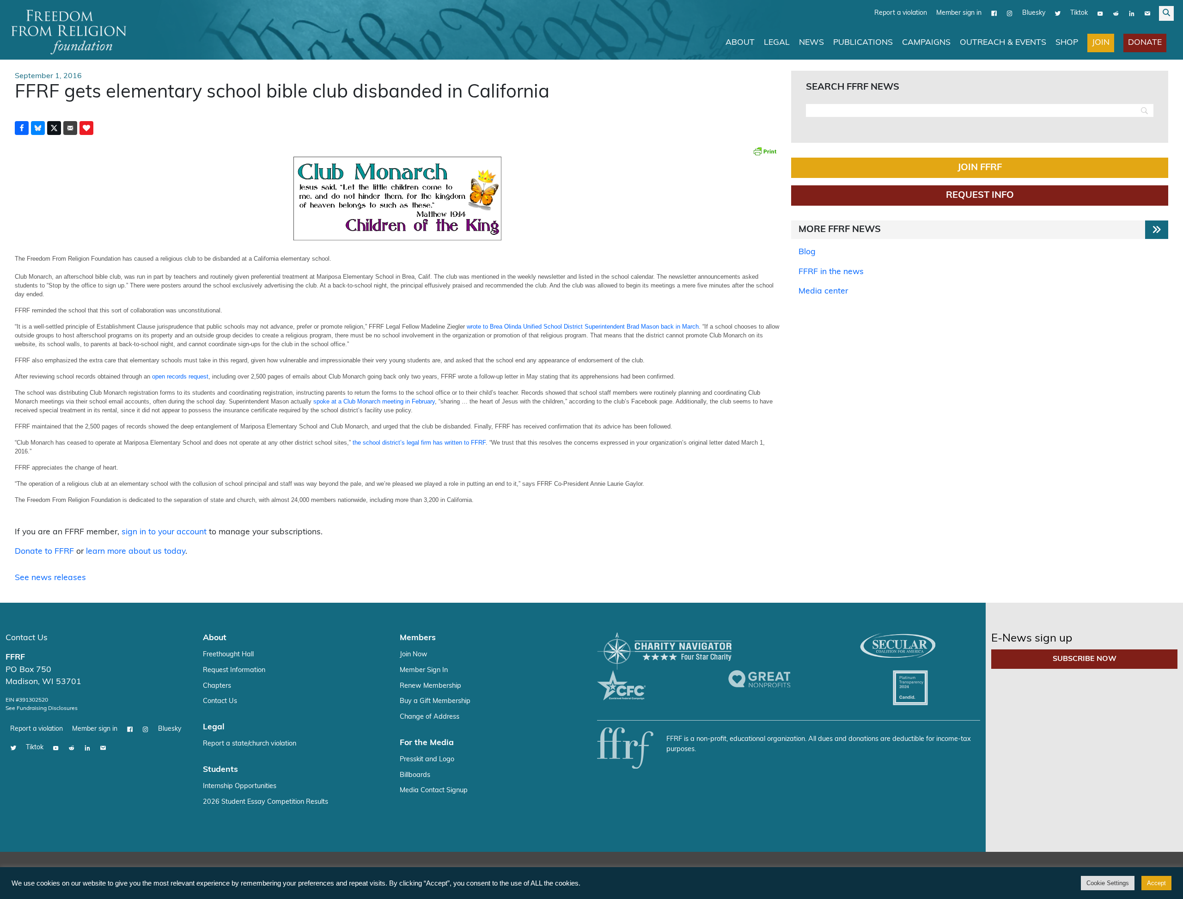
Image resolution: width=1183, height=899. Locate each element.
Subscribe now (1084, 659)
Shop (1066, 43)
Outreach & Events (1003, 43)
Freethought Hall (228, 654)
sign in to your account (164, 532)
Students (220, 770)
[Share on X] (54, 128)
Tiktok (1079, 13)
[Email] (1147, 13)
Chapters (217, 686)
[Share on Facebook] (22, 128)
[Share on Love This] (86, 128)
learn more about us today (135, 552)
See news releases (50, 578)
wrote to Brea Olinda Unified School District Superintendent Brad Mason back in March (583, 326)
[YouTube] (1100, 13)
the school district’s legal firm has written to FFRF (419, 442)
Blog (807, 252)
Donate (1145, 43)
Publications (863, 43)
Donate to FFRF (44, 552)
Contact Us (27, 638)
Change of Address (429, 717)
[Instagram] (1010, 13)
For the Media (427, 743)
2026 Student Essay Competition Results (265, 802)
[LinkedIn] (1132, 13)
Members (418, 638)
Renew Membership (430, 686)
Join (1101, 43)
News (811, 43)
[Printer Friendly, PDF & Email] (765, 151)
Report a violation (900, 13)
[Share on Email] (70, 128)
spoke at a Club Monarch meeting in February (374, 401)
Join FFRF (979, 167)
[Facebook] (994, 13)
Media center (823, 291)
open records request (180, 376)
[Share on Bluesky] (38, 128)
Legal (777, 43)
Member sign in (959, 13)
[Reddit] (1116, 13)
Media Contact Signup (434, 790)
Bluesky (1033, 13)
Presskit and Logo (427, 759)
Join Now (413, 654)
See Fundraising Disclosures (42, 708)
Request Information (234, 670)
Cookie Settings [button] (1107, 883)
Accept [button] (1156, 883)
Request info (980, 195)
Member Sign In (424, 670)
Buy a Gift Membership (435, 701)
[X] (1058, 13)
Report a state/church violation (249, 743)
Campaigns (926, 43)
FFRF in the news (831, 272)
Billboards (415, 775)
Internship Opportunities (239, 786)
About (740, 43)
